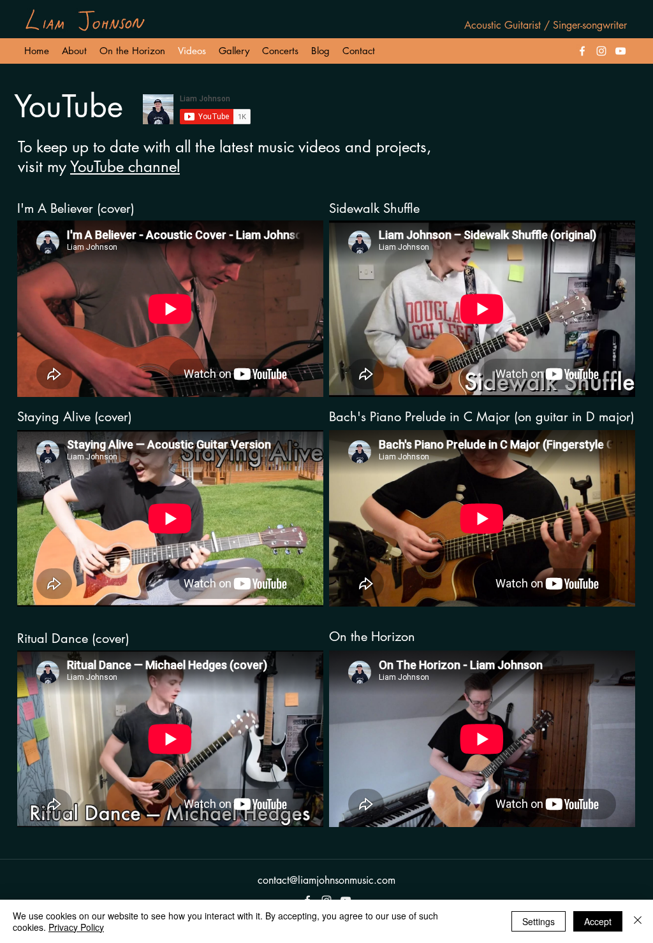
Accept (598, 921)
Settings (538, 921)
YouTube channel (125, 166)
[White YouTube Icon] (620, 51)
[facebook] (582, 51)
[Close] (637, 921)
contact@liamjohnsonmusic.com (326, 880)
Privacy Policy (76, 927)
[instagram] (601, 51)
